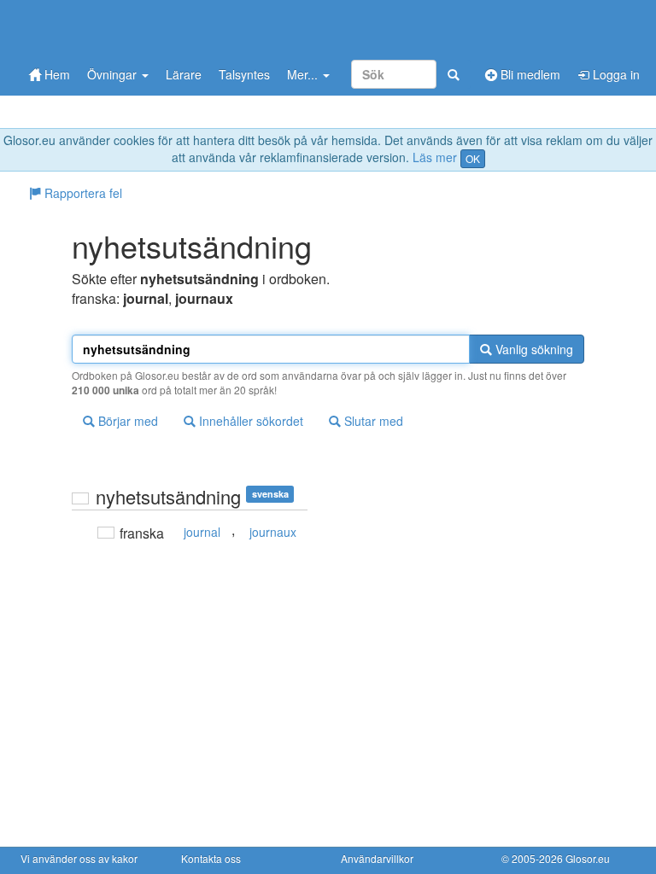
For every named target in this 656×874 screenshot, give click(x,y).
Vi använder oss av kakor (79, 858)
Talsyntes (244, 74)
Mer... (304, 74)
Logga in (614, 74)
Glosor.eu (587, 858)
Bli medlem (528, 74)
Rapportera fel (81, 192)
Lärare (184, 74)
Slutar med (372, 420)
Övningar (113, 74)
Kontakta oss (211, 858)
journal (202, 531)
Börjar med (126, 420)
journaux (272, 531)
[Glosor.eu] (110, 27)
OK (473, 158)
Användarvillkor (377, 858)
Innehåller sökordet (249, 420)
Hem (55, 74)
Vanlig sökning (532, 349)
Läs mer (435, 157)
